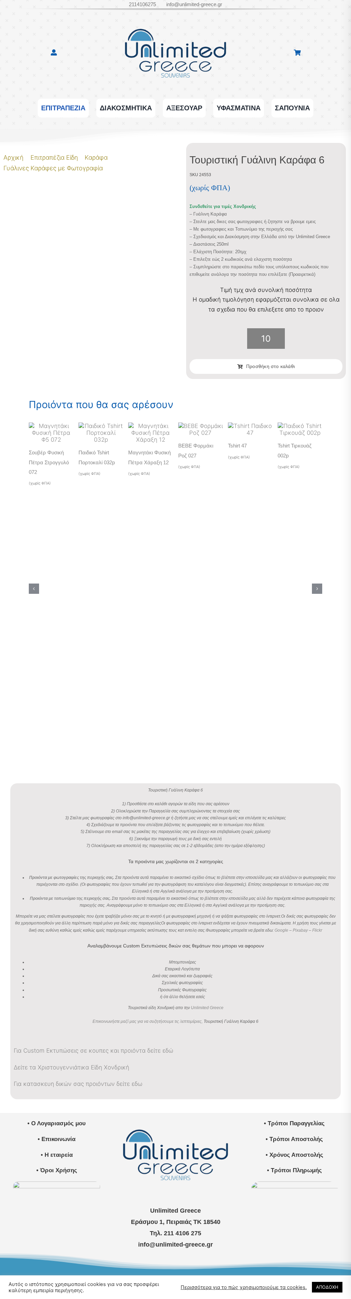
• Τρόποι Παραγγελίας (294, 1123)
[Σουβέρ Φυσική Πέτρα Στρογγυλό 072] (51, 425)
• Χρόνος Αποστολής (294, 1155)
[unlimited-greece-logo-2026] (175, 20)
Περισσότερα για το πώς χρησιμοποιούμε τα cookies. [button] (244, 1287)
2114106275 (142, 4)
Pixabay (300, 930)
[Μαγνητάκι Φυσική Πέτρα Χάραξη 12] (150, 425)
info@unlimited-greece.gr (194, 4)
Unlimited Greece (207, 1007)
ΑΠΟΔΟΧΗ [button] (327, 1287)
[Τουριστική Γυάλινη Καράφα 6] (47, 148)
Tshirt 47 (237, 446)
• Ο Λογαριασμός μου (56, 1123)
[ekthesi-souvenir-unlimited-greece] (56, 1184)
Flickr (317, 930)
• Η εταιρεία (57, 1155)
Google (281, 930)
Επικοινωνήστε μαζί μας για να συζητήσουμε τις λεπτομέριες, (148, 1021)
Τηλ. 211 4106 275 (175, 1233)
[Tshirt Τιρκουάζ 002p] (300, 425)
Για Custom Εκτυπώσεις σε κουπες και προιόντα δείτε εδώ (93, 1050)
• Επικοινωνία (56, 1139)
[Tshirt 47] (250, 425)
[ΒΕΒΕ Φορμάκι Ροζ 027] (200, 425)
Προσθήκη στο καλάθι (270, 366)
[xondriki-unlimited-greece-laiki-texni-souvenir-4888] (294, 1184)
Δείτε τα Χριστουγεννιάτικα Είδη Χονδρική (71, 1067)
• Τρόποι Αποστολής (294, 1139)
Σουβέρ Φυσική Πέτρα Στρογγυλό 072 (49, 462)
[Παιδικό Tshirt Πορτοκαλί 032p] (100, 425)
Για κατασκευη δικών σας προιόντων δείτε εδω (78, 1083)
